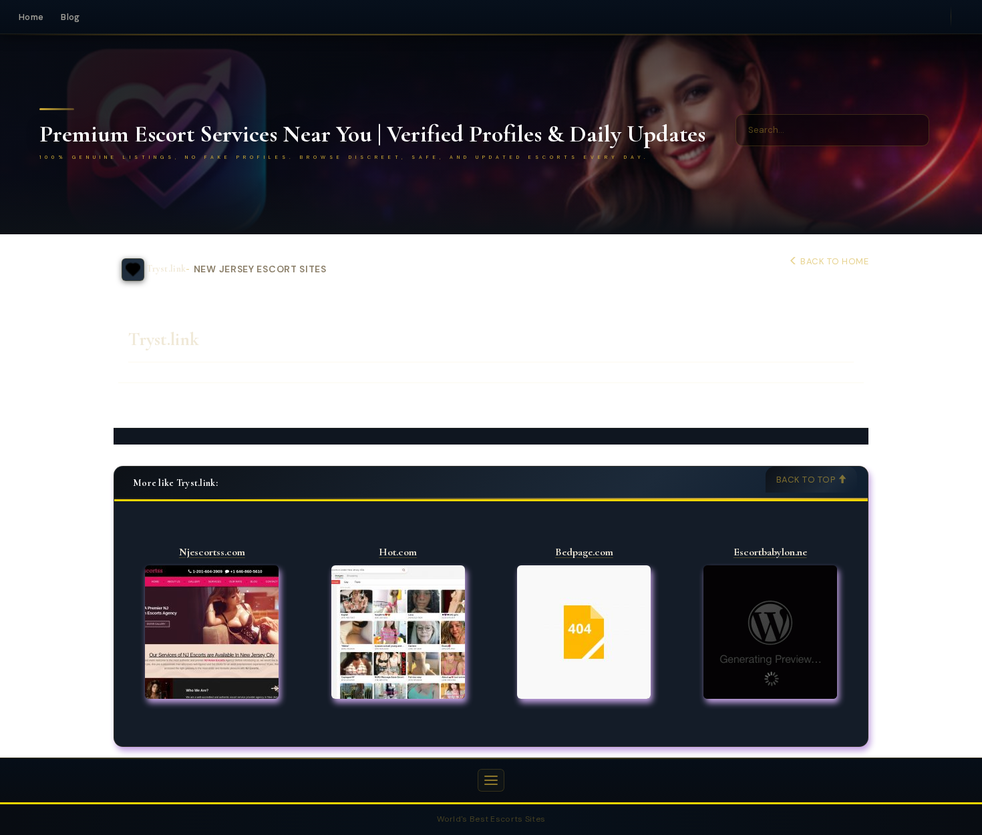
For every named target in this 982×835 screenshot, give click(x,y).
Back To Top (807, 479)
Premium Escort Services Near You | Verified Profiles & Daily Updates (372, 134)
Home (31, 17)
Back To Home (833, 261)
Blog (70, 17)
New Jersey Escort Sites (260, 269)
